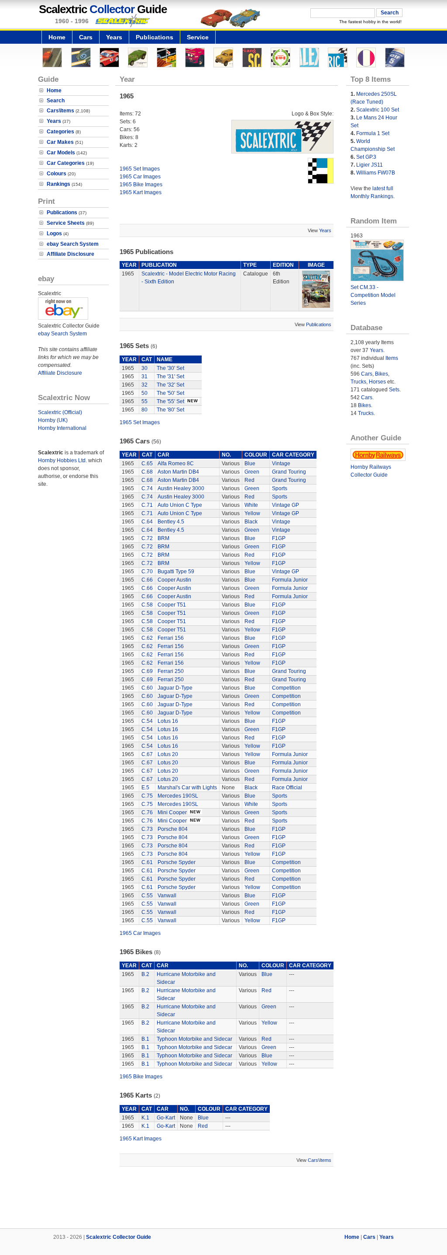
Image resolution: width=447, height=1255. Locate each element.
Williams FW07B (375, 173)
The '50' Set (170, 393)
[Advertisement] (223, 1198)
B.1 (145, 1039)
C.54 (147, 721)
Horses (377, 382)
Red (249, 480)
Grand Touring (289, 472)
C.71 (147, 505)
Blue (249, 463)
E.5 (145, 787)
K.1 (145, 1118)
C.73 (147, 829)
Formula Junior (290, 580)
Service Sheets (66, 223)
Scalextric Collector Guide (118, 1237)
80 (144, 410)
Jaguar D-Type (175, 688)
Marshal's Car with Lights (187, 787)
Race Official (287, 787)
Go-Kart (166, 1118)
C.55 (147, 895)
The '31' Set (170, 376)
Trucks (358, 382)
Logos (54, 233)
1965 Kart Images (141, 192)
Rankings (58, 184)
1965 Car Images (140, 177)
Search (56, 101)
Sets (394, 390)
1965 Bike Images (141, 184)
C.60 (147, 688)
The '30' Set (170, 368)
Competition (286, 688)
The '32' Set (170, 385)
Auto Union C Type (180, 505)
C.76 (147, 812)
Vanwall (167, 895)
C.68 (147, 472)
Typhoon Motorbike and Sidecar (194, 1039)
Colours (56, 174)
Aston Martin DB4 (178, 472)
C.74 (147, 488)
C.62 (147, 638)
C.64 (147, 522)
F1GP (278, 538)
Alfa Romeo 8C (176, 463)
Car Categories (66, 163)
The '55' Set (170, 401)
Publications (154, 37)
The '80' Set (170, 410)
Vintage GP (285, 505)
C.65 (147, 463)
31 (144, 376)
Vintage (281, 463)
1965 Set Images (140, 169)
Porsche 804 (173, 829)
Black (251, 522)
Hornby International (62, 428)
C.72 (147, 538)
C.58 (147, 605)
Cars (86, 37)
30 (144, 368)
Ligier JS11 (369, 165)
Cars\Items (60, 111)
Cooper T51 (172, 605)
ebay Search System (73, 244)
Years (114, 37)
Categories (60, 132)
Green (251, 472)
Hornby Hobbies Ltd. (62, 460)
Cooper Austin (174, 580)
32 (144, 385)
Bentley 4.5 (171, 522)
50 (144, 393)
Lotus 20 (168, 754)
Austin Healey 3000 (181, 488)
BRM (163, 538)
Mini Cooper (172, 812)
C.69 (147, 671)
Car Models (61, 153)
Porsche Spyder (177, 862)
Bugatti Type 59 (176, 571)
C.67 (147, 754)
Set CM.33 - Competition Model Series (373, 295)
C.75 (147, 796)
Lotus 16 (168, 721)
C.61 (147, 862)
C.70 (147, 571)
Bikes (381, 374)
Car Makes (60, 142)
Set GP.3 (366, 157)
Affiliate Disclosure (70, 254)
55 (144, 401)
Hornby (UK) (53, 420)
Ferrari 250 (171, 671)
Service (198, 37)
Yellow (252, 513)
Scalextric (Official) (60, 412)
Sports (279, 488)
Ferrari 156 (171, 638)
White (251, 505)
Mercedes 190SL (178, 796)
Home (56, 37)
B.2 (145, 974)
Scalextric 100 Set (377, 110)
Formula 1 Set (372, 133)
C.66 (147, 580)
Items (391, 358)
